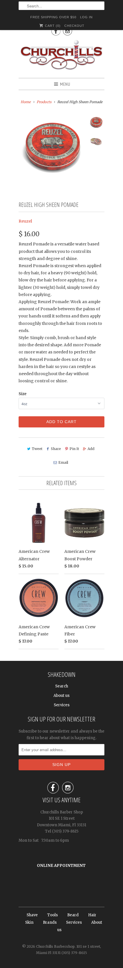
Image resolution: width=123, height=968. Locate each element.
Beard (73, 915)
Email (63, 462)
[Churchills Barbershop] (61, 56)
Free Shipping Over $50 (53, 17)
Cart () (52, 25)
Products (44, 102)
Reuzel (25, 221)
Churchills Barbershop (55, 946)
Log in (86, 17)
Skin (29, 922)
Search (61, 686)
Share (56, 449)
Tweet (37, 449)
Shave (32, 915)
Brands (50, 922)
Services (62, 705)
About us (61, 695)
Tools (52, 915)
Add (91, 449)
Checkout (74, 25)
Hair (92, 915)
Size (23, 393)
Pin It (74, 449)
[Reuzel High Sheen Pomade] (52, 148)
